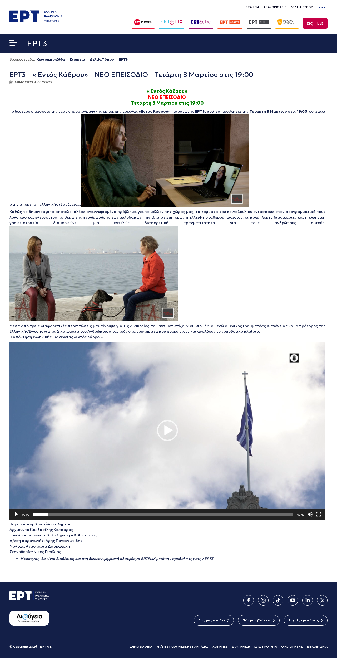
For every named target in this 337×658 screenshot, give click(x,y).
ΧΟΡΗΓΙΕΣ (220, 647)
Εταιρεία (77, 59)
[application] (167, 431)
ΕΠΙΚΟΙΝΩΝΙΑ (317, 647)
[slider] (163, 514)
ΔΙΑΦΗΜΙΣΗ (241, 647)
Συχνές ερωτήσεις (303, 620)
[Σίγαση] (310, 514)
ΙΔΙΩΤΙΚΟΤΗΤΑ (265, 647)
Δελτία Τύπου (102, 59)
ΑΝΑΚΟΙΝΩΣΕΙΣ (275, 7)
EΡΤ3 (123, 59)
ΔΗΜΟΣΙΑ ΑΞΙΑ (140, 647)
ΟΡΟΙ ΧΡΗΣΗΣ (292, 647)
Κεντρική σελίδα (50, 59)
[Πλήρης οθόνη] (318, 514)
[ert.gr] (35, 20)
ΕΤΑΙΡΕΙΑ (252, 7)
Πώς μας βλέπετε (256, 620)
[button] (13, 44)
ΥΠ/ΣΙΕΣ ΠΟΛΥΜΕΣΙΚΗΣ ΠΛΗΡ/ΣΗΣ (182, 647)
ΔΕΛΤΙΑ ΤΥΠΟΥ (301, 7)
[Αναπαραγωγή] (16, 514)
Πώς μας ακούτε (211, 620)
